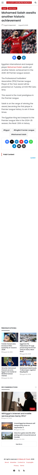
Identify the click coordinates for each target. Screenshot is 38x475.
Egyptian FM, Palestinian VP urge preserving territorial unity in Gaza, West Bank (28, 347)
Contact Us (21, 462)
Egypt (4, 8)
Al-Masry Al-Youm (23, 459)
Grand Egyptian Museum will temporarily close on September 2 (24, 425)
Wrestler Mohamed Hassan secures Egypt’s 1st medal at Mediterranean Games (9, 372)
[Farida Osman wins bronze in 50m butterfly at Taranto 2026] (10, 337)
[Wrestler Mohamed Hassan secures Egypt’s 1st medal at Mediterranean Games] (10, 361)
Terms (22, 466)
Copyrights (29, 462)
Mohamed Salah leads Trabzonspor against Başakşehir (28, 370)
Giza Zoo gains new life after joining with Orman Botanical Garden (25, 435)
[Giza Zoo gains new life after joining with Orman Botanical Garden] (7, 435)
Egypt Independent (10, 25)
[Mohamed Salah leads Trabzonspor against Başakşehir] (28, 361)
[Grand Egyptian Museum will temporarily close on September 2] (7, 426)
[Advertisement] (19, 243)
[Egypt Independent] (19, 2)
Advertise (13, 462)
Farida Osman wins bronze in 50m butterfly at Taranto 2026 (9, 347)
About (7, 462)
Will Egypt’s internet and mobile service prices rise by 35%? (16, 414)
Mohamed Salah (14, 67)
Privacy (16, 466)
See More (19, 444)
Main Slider (12, 8)
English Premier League (24, 130)
